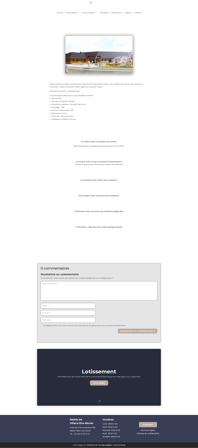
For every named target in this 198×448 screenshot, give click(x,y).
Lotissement (99, 371)
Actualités (104, 13)
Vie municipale (88, 13)
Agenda (128, 13)
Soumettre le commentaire (137, 331)
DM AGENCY (107, 445)
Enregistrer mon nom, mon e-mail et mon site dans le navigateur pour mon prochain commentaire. (84, 326)
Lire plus (99, 383)
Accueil (60, 13)
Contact (137, 13)
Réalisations (116, 13)
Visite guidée (71, 13)
